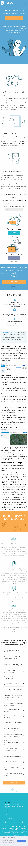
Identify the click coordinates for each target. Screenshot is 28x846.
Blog (6, 816)
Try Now (14, 18)
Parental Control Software (11, 797)
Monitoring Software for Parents (12, 799)
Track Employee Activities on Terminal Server (14, 807)
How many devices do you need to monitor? (14, 200)
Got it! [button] (21, 840)
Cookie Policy (14, 829)
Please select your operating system (14, 206)
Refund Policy (23, 828)
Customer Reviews (9, 818)
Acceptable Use (16, 828)
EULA (6, 828)
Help (6, 814)
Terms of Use (10, 828)
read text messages (13, 419)
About (6, 812)
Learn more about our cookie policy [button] (8, 843)
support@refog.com (14, 833)
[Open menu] (25, 3)
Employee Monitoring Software (12, 804)
